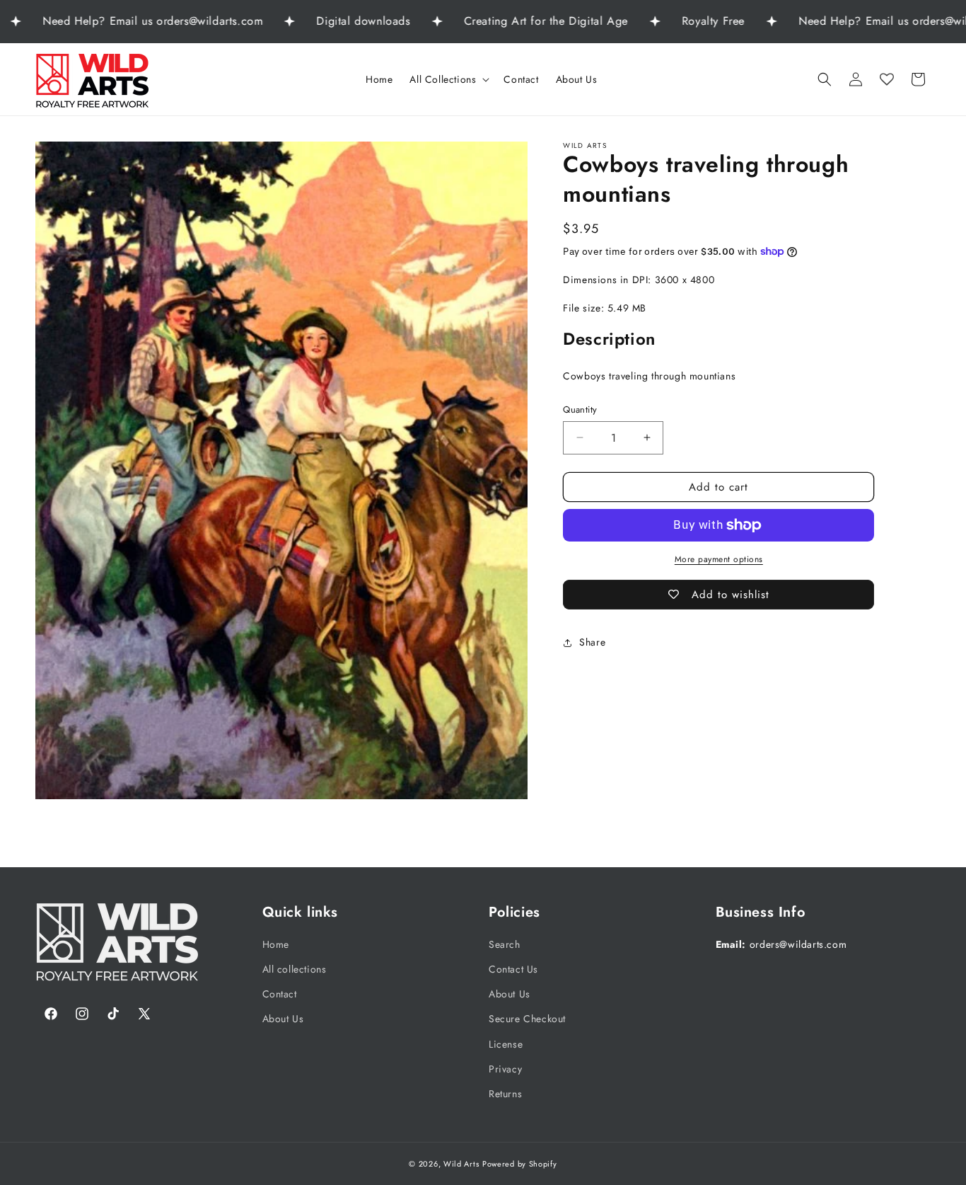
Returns (505, 1094)
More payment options (719, 559)
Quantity (580, 409)
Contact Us (513, 969)
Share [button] (592, 642)
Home (275, 944)
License (506, 1043)
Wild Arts (461, 1163)
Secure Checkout (527, 1019)
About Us (283, 1019)
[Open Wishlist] (886, 79)
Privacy (505, 1069)
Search (504, 944)
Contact (279, 994)
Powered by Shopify (519, 1163)
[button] (448, 79)
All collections (294, 969)
